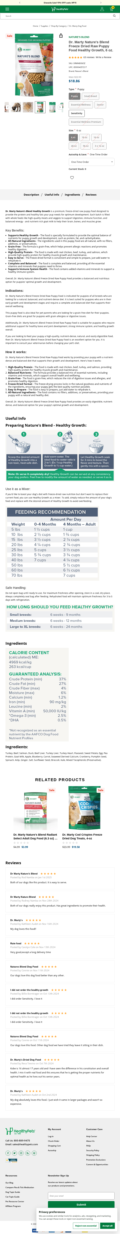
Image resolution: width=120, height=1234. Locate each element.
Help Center (91, 1136)
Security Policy (92, 1150)
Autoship (52, 1150)
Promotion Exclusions (96, 1159)
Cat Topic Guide (12, 1196)
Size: (75, 130)
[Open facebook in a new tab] (7, 1153)
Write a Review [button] (103, 57)
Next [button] (101, 3)
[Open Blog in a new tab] (34, 1153)
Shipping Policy (93, 1155)
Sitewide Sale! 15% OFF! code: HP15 (60, 3)
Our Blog (9, 1182)
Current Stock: (77, 168)
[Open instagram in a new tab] (21, 1153)
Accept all (107, 1225)
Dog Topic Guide (12, 1192)
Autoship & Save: (88, 154)
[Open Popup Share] (60, 35)
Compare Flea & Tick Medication (19, 1187)
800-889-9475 (22, 1140)
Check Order (53, 1141)
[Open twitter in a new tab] (14, 1153)
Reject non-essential (86, 1225)
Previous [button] (20, 3)
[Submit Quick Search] (114, 16)
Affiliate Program (13, 1206)
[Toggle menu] (7, 9)
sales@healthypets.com (25, 1144)
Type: (76, 89)
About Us (90, 1141)
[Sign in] (102, 9)
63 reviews (89, 57)
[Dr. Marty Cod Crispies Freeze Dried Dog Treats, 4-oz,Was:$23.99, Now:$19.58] (84, 808)
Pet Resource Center (14, 1201)
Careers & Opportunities (97, 1164)
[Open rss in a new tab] (27, 1153)
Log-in (51, 1136)
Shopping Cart (54, 1145)
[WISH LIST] (72, 177)
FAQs (88, 1145)
